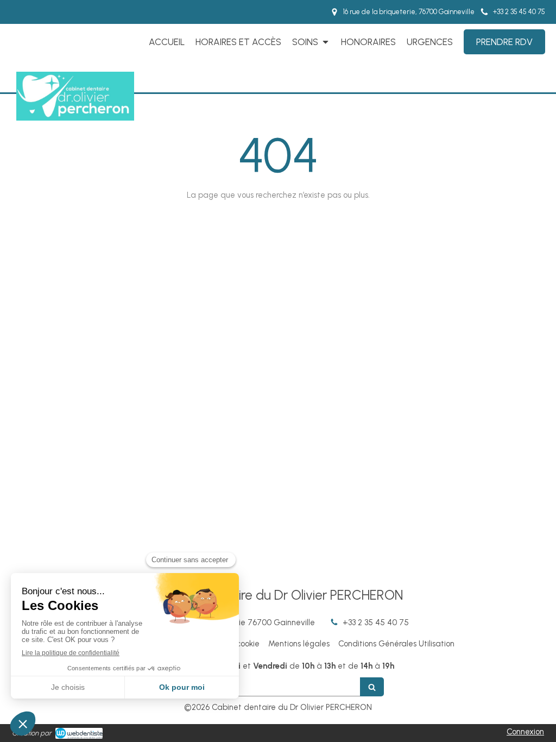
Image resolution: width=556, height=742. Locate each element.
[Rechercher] (372, 686)
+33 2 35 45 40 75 (376, 622)
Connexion (525, 732)
